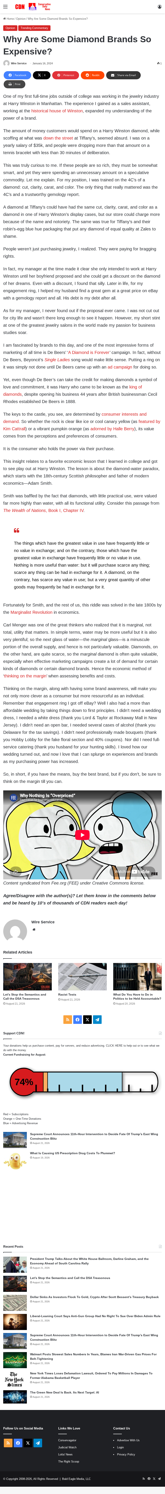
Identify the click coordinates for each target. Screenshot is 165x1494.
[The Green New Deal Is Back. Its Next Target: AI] (15, 1397)
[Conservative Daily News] (33, 6)
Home (10, 18)
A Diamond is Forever (89, 352)
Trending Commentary (34, 28)
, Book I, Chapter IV (64, 510)
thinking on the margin (25, 676)
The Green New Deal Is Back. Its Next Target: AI (64, 1392)
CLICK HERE (114, 1045)
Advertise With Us (128, 1440)
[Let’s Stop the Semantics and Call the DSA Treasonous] (27, 976)
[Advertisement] (82, 1208)
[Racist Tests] (82, 976)
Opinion (21, 18)
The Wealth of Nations (24, 510)
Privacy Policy (126, 1454)
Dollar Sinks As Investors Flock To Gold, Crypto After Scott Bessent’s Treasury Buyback (94, 1297)
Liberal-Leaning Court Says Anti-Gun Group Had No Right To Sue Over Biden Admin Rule (95, 1316)
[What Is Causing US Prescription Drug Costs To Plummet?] (15, 1161)
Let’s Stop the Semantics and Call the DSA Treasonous (70, 1278)
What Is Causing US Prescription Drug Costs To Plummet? (72, 1153)
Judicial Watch (67, 1447)
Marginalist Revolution (31, 612)
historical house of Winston (57, 110)
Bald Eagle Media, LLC (76, 1478)
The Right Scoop (68, 1461)
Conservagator (67, 1440)
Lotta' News (65, 1454)
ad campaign (120, 367)
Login (120, 1447)
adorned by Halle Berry (112, 428)
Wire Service (19, 63)
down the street (58, 138)
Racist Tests (67, 994)
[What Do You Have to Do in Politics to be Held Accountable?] (137, 976)
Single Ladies (57, 359)
